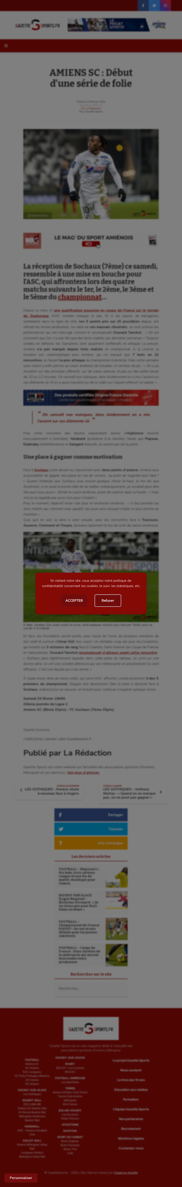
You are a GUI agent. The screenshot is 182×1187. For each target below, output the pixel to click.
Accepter (74, 600)
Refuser (108, 600)
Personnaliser (21, 1178)
